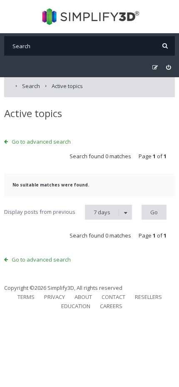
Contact (113, 297)
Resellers (148, 297)
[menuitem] (168, 67)
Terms (26, 297)
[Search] (165, 46)
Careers (111, 306)
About (83, 297)
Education (75, 306)
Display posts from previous (57, 212)
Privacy (54, 297)
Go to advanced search (41, 141)
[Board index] (89, 16)
